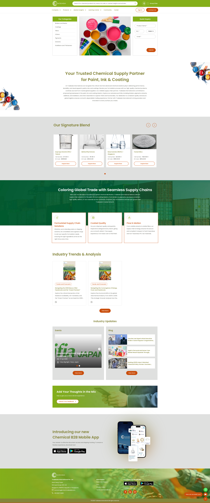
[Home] (105, 475)
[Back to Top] (205, 499)
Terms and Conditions (103, 490)
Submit (151, 50)
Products (66, 10)
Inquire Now (65, 164)
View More (105, 311)
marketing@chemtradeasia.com (64, 490)
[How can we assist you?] (205, 494)
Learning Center (94, 10)
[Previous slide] (148, 125)
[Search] (135, 3)
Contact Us (152, 10)
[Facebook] (125, 492)
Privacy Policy (100, 487)
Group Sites (154, 3)
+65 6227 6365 (59, 493)
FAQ (97, 484)
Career (116, 10)
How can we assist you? (193, 494)
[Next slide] (154, 125)
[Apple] (60, 451)
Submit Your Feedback (66, 401)
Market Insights (79, 10)
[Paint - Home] (59, 3)
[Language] (144, 3)
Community (108, 10)
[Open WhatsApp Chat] (205, 490)
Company (55, 10)
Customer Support (102, 482)
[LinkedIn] (130, 492)
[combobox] (145, 26)
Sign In (140, 10)
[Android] (77, 451)
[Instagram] (135, 492)
